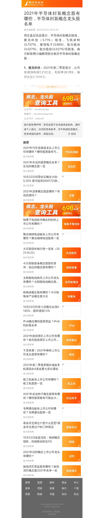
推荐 (27, 482)
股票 (39, 482)
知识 (64, 494)
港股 (52, 488)
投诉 (73, 133)
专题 (52, 494)
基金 (64, 482)
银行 (64, 488)
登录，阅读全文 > (52, 87)
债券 (27, 488)
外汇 (76, 482)
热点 (76, 494)
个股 (76, 488)
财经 (52, 482)
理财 (39, 488)
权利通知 (52, 514)
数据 (39, 494)
